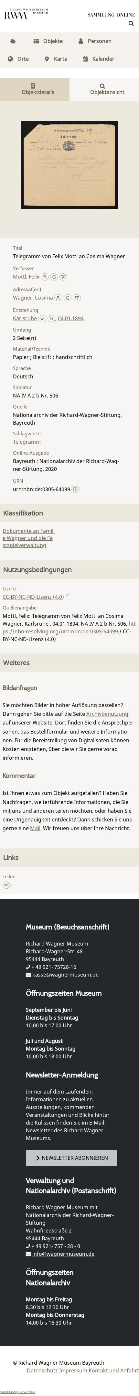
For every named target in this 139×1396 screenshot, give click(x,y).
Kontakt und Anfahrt (114, 1370)
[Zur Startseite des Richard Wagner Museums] (25, 17)
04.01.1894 (71, 318)
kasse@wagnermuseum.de (65, 974)
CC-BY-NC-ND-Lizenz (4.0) (33, 596)
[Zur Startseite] (111, 16)
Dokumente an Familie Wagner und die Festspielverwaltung (29, 538)
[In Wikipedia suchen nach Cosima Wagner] (77, 297)
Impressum (73, 1370)
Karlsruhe (25, 318)
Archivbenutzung (107, 713)
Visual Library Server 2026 (17, 1392)
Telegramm (27, 441)
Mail (35, 828)
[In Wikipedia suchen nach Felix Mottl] (63, 276)
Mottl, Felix (26, 276)
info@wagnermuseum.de (63, 1253)
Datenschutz (42, 1370)
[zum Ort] (42, 319)
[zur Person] (45, 276)
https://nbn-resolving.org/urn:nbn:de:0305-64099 (69, 627)
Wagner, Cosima (33, 297)
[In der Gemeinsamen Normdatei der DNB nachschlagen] (54, 276)
